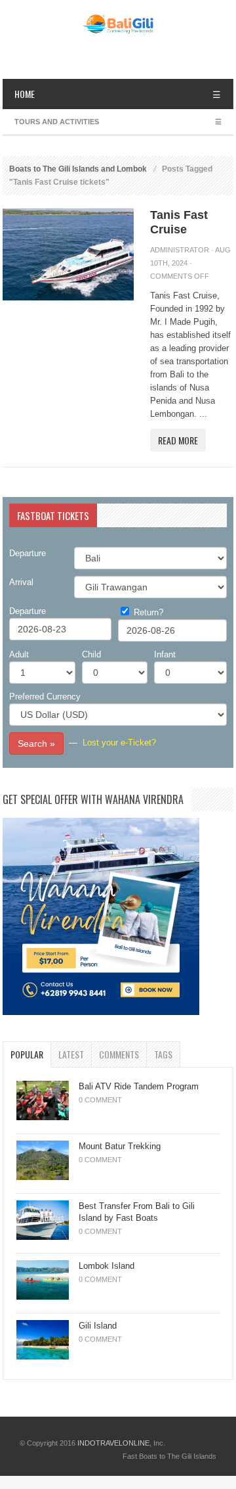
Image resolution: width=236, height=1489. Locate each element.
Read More (178, 440)
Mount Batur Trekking (120, 1146)
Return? (148, 612)
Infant (165, 654)
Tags (163, 1054)
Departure (27, 553)
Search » (36, 743)
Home (24, 94)
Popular (26, 1054)
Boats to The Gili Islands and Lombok (78, 169)
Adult (19, 654)
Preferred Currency (45, 696)
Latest (71, 1054)
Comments (119, 1054)
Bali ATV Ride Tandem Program (139, 1086)
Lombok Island (106, 1266)
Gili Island (98, 1326)
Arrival (21, 582)
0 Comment (100, 1100)
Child (91, 654)
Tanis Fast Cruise (179, 222)
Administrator (179, 250)
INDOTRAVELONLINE (113, 1443)
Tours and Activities (56, 122)
